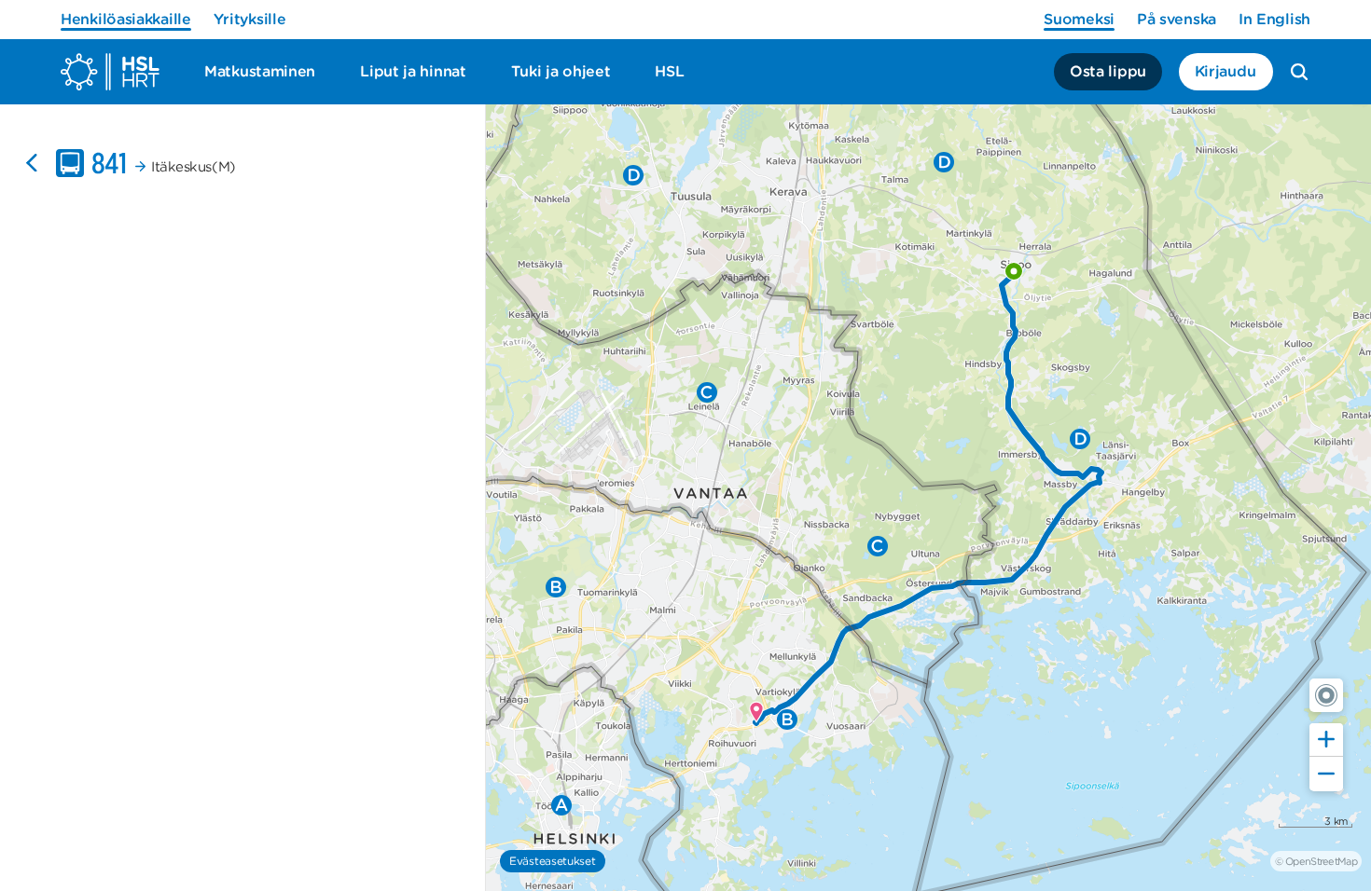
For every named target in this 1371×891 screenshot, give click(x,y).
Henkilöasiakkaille (126, 19)
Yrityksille (250, 19)
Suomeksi (1079, 19)
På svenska (1176, 19)
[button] (1326, 695)
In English (1274, 19)
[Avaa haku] (1299, 71)
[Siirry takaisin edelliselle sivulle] (31, 163)
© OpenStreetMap (1316, 861)
